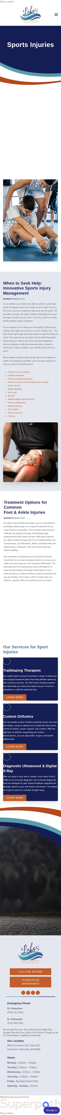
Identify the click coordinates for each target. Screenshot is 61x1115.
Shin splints (13, 409)
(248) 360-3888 (22, 905)
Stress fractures (15, 412)
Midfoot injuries (15, 406)
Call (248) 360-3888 (30, 971)
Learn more (14, 697)
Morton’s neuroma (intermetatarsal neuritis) (28, 382)
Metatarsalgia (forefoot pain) (21, 399)
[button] (56, 14)
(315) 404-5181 (15, 1023)
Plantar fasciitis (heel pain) (20, 379)
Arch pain (12, 392)
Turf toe (11, 416)
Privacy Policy (6, 1113)
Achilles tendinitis (16, 375)
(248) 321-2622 (15, 1012)
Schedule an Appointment (30, 982)
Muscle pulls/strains (17, 402)
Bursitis (11, 395)
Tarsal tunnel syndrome (19, 372)
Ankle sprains (14, 385)
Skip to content (7, 1)
